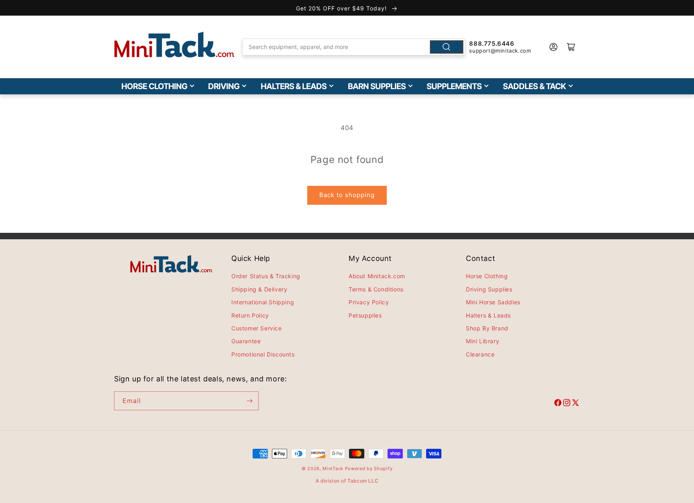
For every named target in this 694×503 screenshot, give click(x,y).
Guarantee (246, 341)
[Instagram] (566, 403)
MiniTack (333, 468)
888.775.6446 (491, 43)
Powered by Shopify (369, 468)
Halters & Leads (294, 86)
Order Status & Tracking (265, 276)
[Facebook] (557, 403)
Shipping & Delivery (259, 289)
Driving (223, 86)
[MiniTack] (174, 45)
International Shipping (262, 302)
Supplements (454, 86)
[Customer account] (553, 47)
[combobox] (353, 47)
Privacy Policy (369, 302)
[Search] (446, 47)
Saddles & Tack (534, 86)
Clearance (480, 354)
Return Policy (250, 315)
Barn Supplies (377, 86)
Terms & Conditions (376, 289)
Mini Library (482, 341)
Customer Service (256, 328)
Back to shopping (347, 195)
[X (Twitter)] (575, 403)
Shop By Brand (487, 328)
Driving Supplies (489, 289)
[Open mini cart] (571, 47)
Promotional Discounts (263, 354)
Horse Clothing (154, 86)
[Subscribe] (249, 400)
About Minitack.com (377, 276)
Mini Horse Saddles (493, 302)
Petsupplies (365, 315)
